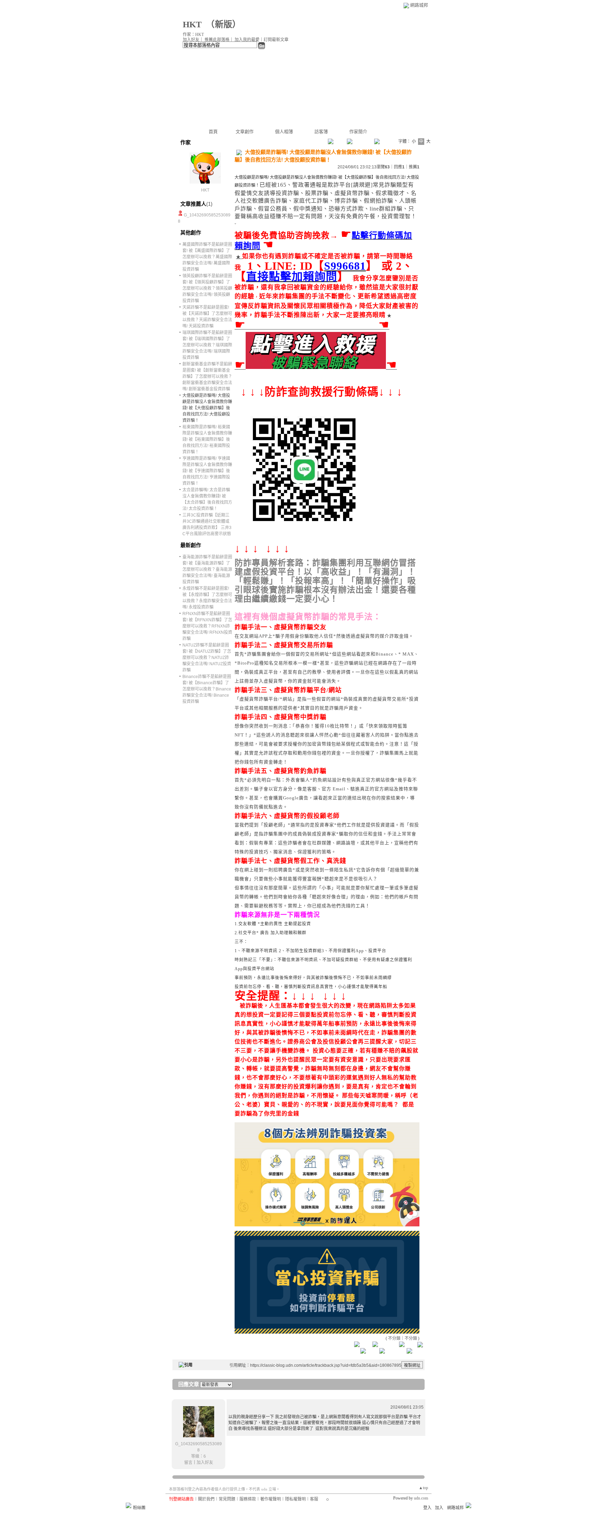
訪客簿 (321, 131)
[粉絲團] (128, 1505)
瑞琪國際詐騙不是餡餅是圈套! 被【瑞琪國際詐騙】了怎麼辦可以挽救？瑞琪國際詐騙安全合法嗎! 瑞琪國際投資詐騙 (207, 345)
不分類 (394, 1338)
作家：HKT (193, 34)
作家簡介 (358, 131)
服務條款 (247, 1499)
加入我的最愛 (247, 39)
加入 (439, 1507)
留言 (188, 1462)
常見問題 (227, 1499)
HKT (192, 24)
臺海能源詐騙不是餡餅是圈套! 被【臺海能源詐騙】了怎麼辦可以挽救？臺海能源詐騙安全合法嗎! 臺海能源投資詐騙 (207, 569)
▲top (423, 1487)
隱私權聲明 (295, 1499)
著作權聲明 (270, 1499)
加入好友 (191, 39)
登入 (427, 1507)
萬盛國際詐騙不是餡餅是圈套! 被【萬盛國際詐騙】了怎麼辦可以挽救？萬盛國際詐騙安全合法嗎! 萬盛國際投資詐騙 (207, 257)
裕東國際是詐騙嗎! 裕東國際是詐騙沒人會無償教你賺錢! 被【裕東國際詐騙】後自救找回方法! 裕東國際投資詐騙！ (207, 439)
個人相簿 (284, 131)
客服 (314, 1499)
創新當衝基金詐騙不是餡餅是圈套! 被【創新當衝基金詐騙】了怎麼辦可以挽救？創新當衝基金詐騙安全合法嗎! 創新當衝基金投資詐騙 (207, 376)
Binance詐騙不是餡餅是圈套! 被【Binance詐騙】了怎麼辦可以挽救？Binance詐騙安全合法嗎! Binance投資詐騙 (206, 689)
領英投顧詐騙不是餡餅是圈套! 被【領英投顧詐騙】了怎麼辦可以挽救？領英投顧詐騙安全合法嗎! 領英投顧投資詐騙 (207, 288)
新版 (223, 24)
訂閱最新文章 (276, 39)
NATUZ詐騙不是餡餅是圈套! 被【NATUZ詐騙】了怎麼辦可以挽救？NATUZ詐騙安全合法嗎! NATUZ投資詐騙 (206, 657)
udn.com (421, 1498)
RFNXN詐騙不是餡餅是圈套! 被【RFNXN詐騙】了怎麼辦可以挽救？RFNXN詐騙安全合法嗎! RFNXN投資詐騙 (207, 626)
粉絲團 (139, 1507)
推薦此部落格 (217, 39)
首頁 (213, 131)
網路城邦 (419, 5)
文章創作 (245, 131)
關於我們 (206, 1499)
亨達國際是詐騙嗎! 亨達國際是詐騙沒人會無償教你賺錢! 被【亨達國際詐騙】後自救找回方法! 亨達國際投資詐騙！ (207, 471)
